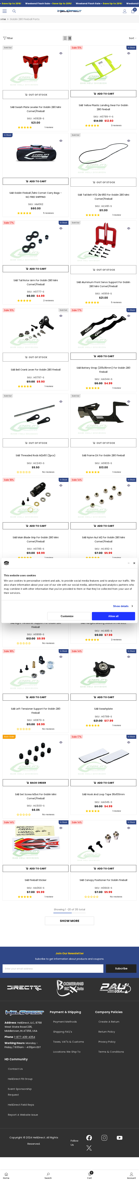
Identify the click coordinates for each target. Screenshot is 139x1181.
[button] (65, 38)
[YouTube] (119, 1138)
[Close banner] (134, 563)
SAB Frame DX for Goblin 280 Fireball (103, 455)
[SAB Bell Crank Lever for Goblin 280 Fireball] (35, 329)
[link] (48, 1175)
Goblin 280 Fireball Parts (24, 19)
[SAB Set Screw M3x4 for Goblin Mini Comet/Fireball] (35, 756)
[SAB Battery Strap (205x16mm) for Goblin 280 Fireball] (103, 329)
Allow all (113, 616)
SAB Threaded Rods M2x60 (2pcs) (35, 455)
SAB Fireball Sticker (35, 880)
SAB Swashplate (103, 708)
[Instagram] (104, 1138)
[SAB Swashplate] (103, 670)
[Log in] (125, 11)
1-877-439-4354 (24, 1037)
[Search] (14, 11)
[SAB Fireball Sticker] (35, 841)
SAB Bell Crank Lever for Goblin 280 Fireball (36, 369)
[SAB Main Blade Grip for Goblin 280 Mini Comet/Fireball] (35, 499)
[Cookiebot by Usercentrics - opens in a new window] (115, 563)
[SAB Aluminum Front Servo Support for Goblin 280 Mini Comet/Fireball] (103, 242)
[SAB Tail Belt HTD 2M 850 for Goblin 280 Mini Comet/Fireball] (103, 154)
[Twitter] (89, 1148)
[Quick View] (60, 53)
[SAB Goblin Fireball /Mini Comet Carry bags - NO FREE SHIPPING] (35, 154)
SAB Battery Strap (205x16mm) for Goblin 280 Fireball (103, 370)
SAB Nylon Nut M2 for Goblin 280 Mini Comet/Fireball (103, 539)
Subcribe (121, 968)
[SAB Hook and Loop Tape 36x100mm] (103, 756)
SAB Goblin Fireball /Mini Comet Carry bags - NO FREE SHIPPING (35, 195)
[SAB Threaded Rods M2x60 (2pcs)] (35, 415)
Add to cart (105, 93)
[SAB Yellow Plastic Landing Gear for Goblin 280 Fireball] (103, 67)
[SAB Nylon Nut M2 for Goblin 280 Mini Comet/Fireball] (103, 499)
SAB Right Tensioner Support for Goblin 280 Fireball (35, 625)
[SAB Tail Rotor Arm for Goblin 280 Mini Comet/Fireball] (35, 242)
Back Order (38, 783)
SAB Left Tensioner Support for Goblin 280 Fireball (35, 711)
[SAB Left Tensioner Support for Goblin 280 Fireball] (35, 670)
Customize (67, 616)
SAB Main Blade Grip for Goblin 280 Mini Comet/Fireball (35, 539)
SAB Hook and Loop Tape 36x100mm (103, 794)
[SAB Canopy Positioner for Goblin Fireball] (103, 841)
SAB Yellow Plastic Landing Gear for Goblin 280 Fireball (103, 107)
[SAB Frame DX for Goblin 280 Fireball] (103, 415)
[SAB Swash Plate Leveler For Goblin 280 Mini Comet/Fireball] (35, 67)
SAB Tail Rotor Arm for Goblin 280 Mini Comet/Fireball (36, 282)
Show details (120, 606)
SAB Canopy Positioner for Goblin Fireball (103, 880)
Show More (69, 921)
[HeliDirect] (24, 988)
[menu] (5, 11)
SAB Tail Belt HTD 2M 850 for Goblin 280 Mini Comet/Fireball (103, 197)
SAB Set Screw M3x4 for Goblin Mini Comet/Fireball (35, 796)
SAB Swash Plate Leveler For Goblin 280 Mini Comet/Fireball (35, 109)
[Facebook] (89, 1138)
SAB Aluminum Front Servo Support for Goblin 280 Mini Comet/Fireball (103, 284)
